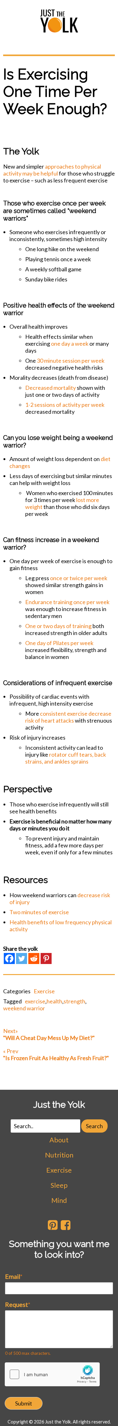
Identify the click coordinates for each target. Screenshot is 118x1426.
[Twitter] (21, 958)
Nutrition (59, 1155)
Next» (49, 1034)
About (59, 1140)
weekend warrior (24, 1008)
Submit (23, 1403)
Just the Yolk (59, 1104)
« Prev (56, 1054)
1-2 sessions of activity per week (64, 404)
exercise (35, 1001)
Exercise (44, 991)
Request (17, 1304)
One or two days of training (58, 625)
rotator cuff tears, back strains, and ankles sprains (65, 758)
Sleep (59, 1185)
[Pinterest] (46, 958)
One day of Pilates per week (59, 642)
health (54, 1001)
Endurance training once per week (67, 601)
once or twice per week (78, 577)
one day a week (69, 343)
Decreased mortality (50, 387)
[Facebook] (9, 958)
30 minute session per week (70, 360)
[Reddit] (33, 958)
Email (13, 1276)
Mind (59, 1200)
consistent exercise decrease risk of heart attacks (68, 717)
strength (74, 1001)
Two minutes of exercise (39, 912)
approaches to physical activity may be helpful (52, 170)
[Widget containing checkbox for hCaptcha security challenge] (52, 1374)
